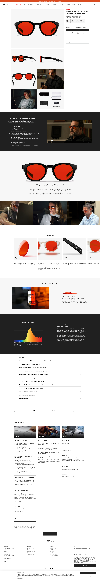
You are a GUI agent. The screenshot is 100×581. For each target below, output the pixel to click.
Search (91, 4)
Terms (79, 562)
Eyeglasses (46, 4)
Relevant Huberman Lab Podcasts (27, 395)
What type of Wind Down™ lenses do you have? (30, 364)
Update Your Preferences (55, 555)
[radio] (68, 21)
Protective (38, 4)
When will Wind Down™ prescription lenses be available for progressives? (36, 384)
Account (94, 4)
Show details (20, 578)
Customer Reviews (31, 551)
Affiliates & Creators (8, 560)
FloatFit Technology (7, 549)
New (24, 4)
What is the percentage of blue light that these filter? (31, 378)
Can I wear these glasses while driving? (28, 391)
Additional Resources (24, 398)
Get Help (52, 546)
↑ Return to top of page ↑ (50, 533)
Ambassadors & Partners (9, 548)
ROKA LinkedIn (52, 568)
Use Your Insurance (54, 552)
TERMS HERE (58, 1)
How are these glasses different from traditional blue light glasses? (35, 360)
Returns (28, 549)
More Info (29, 546)
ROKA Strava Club (54, 568)
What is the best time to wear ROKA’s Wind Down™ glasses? (33, 371)
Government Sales (7, 557)
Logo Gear (6, 551)
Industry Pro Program (8, 558)
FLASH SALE (18, 4)
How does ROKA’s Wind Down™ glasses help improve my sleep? (33, 374)
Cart (97, 4)
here (74, 476)
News (5, 552)
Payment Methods (30, 554)
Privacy (82, 562)
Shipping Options (30, 548)
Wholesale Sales (7, 554)
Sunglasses (31, 4)
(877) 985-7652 (53, 548)
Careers (5, 561)
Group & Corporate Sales (9, 555)
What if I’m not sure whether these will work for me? (31, 388)
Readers (54, 4)
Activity (80, 4)
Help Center (52, 549)
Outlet (74, 4)
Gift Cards (52, 551)
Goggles (68, 4)
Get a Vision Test (53, 554)
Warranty (29, 552)
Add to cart (77, 29)
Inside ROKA (6, 546)
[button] (37, 28)
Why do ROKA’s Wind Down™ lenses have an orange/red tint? (33, 367)
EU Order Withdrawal (54, 557)
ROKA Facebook (50, 568)
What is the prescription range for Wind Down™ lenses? (32, 381)
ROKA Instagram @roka (45, 568)
